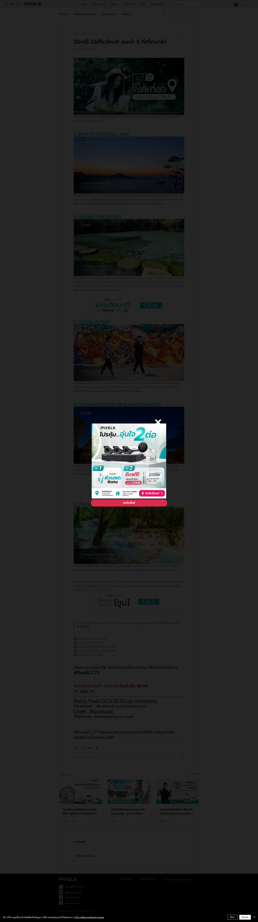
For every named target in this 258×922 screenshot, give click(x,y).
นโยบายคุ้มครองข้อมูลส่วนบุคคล (89, 917)
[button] (158, 422)
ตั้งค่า (232, 917)
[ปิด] (254, 917)
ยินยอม (245, 917)
